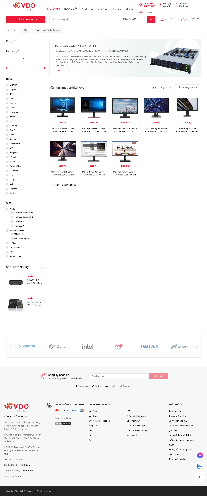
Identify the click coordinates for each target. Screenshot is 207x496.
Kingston (13, 189)
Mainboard (132, 435)
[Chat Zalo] (200, 466)
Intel (11, 175)
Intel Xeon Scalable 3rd (23, 217)
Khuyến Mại (53, 9)
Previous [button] (10, 346)
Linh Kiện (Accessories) (100, 421)
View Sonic (14, 130)
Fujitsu (12, 108)
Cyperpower (15, 144)
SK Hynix (13, 157)
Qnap (12, 135)
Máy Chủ (93, 411)
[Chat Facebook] (200, 455)
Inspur (12, 121)
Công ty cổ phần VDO (16, 416)
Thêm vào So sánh (157, 139)
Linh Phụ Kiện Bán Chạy (137, 430)
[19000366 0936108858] (200, 477)
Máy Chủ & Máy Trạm (136, 425)
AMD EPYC (18, 234)
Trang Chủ (10, 30)
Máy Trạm (93, 416)
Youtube (127, 386)
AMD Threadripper (21, 238)
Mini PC (92, 430)
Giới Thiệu (87, 9)
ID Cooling (14, 171)
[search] (151, 19)
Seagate (13, 180)
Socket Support (16, 247)
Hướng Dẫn (70, 9)
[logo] (24, 7)
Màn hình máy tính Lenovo (48, 30)
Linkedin (112, 386)
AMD (12, 184)
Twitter (98, 386)
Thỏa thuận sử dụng (178, 459)
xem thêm (60, 71)
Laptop (92, 435)
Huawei (12, 117)
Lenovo (13, 103)
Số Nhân (13, 243)
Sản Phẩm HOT (134, 421)
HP (11, 94)
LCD (25, 30)
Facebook (83, 386)
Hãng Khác (14, 153)
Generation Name (17, 230)
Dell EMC (13, 85)
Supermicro (14, 112)
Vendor (12, 209)
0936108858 (149, 6)
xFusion (13, 193)
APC (11, 148)
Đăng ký (158, 376)
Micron (12, 162)
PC (90, 440)
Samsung (13, 126)
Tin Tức (117, 9)
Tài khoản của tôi (176, 411)
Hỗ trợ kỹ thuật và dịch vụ (180, 435)
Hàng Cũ (93, 425)
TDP (11, 252)
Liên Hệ (129, 9)
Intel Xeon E (19, 221)
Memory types (16, 256)
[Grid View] (154, 87)
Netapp (13, 139)
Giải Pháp (103, 9)
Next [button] (196, 346)
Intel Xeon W (19, 226)
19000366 (148, 3)
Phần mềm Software (136, 416)
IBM (11, 99)
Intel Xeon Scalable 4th (23, 212)
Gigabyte (13, 90)
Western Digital (16, 166)
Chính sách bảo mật (178, 421)
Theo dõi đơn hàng (177, 416)
